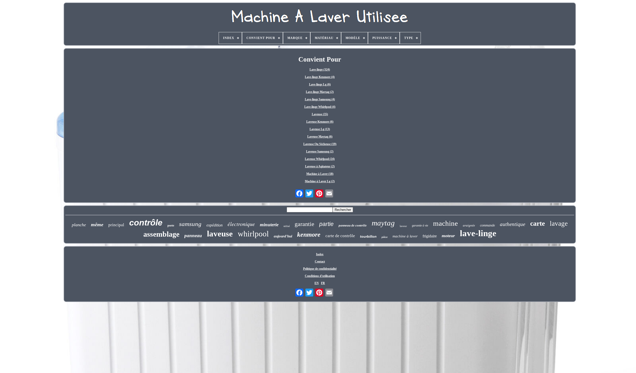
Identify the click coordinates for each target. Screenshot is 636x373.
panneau (193, 235)
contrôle (145, 222)
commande (487, 225)
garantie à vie (420, 225)
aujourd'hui (283, 236)
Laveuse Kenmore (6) (319, 121)
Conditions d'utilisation (320, 276)
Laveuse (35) (320, 114)
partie (326, 224)
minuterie (269, 224)
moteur (448, 235)
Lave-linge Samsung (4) (320, 99)
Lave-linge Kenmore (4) (320, 77)
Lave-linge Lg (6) (320, 84)
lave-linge (478, 233)
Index (319, 254)
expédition (214, 225)
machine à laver (405, 236)
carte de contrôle (340, 235)
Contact (320, 261)
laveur (403, 225)
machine (445, 223)
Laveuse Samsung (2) (319, 151)
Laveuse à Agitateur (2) (320, 166)
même (97, 224)
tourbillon (368, 236)
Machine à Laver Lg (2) (320, 181)
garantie (304, 224)
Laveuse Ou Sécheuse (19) (319, 144)
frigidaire (430, 236)
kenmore (308, 234)
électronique (241, 223)
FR (323, 283)
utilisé (286, 226)
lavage (559, 223)
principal (116, 225)
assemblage (161, 234)
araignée (469, 225)
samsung (190, 224)
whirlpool (253, 233)
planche (79, 224)
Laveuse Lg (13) (320, 129)
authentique (512, 224)
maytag (383, 223)
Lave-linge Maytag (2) (320, 92)
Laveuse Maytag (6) (319, 136)
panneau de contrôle (353, 225)
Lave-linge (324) (320, 69)
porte (170, 225)
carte (537, 223)
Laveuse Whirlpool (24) (320, 159)
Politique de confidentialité (320, 268)
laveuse (220, 233)
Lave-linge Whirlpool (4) (319, 107)
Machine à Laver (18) (319, 174)
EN (317, 283)
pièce (385, 236)
